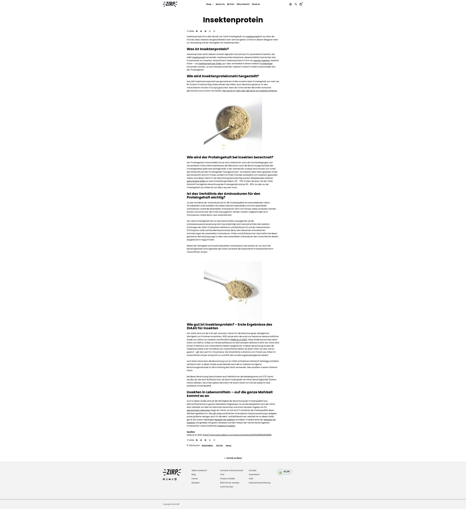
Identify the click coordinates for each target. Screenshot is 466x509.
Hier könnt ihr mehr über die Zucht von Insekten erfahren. (249, 90)
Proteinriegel (266, 63)
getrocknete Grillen (196, 181)
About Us (220, 4)
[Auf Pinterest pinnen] (205, 31)
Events (194, 478)
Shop (210, 4)
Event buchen (226, 486)
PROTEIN (219, 446)
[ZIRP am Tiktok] (173, 479)
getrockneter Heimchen (198, 410)
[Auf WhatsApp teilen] (210, 31)
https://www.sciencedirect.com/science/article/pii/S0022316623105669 (237, 435)
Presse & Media (227, 478)
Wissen (228, 446)
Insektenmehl (252, 36)
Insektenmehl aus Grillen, (210, 63)
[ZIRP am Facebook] (164, 479)
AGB (251, 478)
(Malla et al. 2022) (238, 339)
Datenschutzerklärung (259, 482)
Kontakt (252, 470)
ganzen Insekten (262, 60)
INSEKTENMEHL (207, 446)
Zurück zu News (233, 458)
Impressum (254, 474)
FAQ (222, 474)
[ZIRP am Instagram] (167, 479)
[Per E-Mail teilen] (214, 31)
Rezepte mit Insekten (225, 419)
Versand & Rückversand (231, 470)
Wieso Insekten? (199, 470)
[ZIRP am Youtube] (170, 479)
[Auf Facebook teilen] (196, 31)
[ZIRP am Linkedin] (175, 479)
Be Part (230, 4)
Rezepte (195, 482)
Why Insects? (243, 4)
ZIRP (177, 504)
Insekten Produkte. (226, 425)
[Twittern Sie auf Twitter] (201, 31)
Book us (256, 4)
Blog (193, 474)
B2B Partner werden (229, 482)
